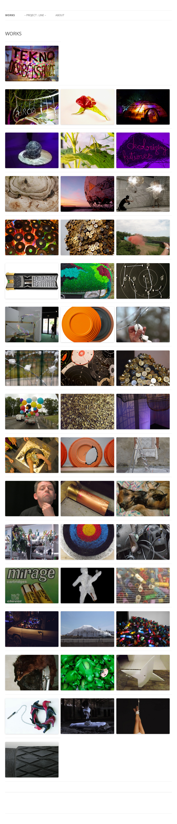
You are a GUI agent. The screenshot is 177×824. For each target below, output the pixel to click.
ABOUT (59, 15)
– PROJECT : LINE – (35, 15)
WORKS (10, 15)
